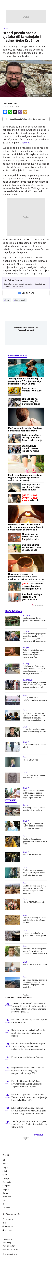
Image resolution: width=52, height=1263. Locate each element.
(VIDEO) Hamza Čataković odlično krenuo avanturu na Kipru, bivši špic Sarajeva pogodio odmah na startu (28, 1111)
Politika (5, 1163)
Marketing (7, 1242)
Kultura (5, 1193)
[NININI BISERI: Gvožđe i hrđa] (12, 967)
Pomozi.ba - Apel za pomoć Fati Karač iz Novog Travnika (34, 730)
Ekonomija (7, 1182)
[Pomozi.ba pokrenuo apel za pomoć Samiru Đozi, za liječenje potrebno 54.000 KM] (12, 951)
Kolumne (6, 1208)
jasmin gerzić (20, 300)
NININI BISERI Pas (30, 760)
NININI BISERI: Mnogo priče (34, 902)
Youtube (8, 1230)
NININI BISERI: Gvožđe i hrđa (35, 964)
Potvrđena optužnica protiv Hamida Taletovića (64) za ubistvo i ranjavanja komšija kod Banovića (29, 1097)
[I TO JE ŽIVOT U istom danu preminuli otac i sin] (12, 778)
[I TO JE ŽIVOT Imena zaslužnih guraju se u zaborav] (12, 700)
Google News (28, 292)
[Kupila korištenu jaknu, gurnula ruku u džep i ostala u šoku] (12, 841)
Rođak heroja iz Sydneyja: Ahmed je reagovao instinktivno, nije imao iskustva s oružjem (33, 653)
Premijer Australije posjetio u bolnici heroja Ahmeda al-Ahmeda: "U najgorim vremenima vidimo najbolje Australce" (34, 637)
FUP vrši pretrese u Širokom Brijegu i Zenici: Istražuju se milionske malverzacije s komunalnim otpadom (28, 1046)
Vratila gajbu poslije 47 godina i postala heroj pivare (34, 619)
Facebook (9, 1219)
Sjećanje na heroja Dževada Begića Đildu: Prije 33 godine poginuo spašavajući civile (34, 684)
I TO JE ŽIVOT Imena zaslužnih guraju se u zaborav (35, 698)
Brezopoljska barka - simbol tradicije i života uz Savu (34, 808)
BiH (4, 1160)
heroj (7, 300)
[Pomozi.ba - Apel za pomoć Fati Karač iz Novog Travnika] (12, 732)
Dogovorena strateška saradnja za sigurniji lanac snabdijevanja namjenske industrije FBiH (27, 1070)
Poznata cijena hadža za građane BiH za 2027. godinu (34, 934)
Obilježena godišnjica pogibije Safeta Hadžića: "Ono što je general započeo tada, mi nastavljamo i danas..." (35, 670)
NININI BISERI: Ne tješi (32, 854)
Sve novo (38, 1134)
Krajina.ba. (25, 142)
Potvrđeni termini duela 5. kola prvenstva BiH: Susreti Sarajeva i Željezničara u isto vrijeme (26, 1084)
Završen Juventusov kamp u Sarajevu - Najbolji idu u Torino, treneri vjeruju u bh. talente (29, 1124)
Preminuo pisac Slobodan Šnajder (27, 1057)
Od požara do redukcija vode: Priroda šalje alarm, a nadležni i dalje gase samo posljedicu (35, 983)
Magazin (27, 616)
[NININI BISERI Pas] (12, 762)
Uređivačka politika (10, 1249)
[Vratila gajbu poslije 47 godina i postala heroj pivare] (12, 621)
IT (3, 1204)
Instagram (9, 1226)
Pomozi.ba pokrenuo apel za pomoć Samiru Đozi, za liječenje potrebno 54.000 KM (35, 951)
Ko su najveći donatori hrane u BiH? (34, 745)
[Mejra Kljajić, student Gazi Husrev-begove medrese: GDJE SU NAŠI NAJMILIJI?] (12, 826)
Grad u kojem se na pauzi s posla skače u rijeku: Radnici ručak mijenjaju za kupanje (34, 872)
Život (5, 28)
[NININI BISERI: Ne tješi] (12, 857)
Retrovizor (7, 1197)
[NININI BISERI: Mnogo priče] (12, 904)
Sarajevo (28, 664)
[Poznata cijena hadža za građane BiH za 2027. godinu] (12, 936)
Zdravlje (6, 1178)
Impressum (7, 1239)
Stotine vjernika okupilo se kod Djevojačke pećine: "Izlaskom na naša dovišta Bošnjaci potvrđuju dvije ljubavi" (33, 794)
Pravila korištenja (10, 1246)
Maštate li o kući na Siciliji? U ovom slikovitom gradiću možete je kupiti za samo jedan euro (34, 889)
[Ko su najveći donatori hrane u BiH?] (12, 747)
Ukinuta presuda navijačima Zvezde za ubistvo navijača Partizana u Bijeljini (28, 1033)
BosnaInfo (12, 103)
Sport (5, 1174)
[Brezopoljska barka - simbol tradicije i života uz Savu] (12, 810)
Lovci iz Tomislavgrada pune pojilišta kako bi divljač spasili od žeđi (34, 920)
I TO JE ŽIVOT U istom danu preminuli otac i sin (34, 776)
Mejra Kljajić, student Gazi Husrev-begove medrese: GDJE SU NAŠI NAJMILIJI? (33, 825)
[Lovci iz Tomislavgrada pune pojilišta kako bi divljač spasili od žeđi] (12, 920)
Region (5, 1167)
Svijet (26, 631)
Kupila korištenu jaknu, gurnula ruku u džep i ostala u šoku (35, 841)
